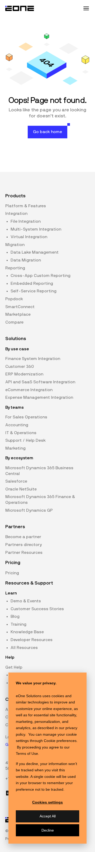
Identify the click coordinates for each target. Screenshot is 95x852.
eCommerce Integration (29, 390)
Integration (16, 213)
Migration (15, 245)
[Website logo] (19, 8)
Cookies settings (47, 802)
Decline (47, 830)
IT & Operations (20, 433)
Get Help (13, 667)
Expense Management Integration (39, 397)
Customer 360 (19, 366)
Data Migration (26, 260)
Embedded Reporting (32, 283)
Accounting (16, 425)
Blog (15, 616)
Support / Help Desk (25, 440)
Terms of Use (27, 753)
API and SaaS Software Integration (40, 382)
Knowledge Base (27, 632)
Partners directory (23, 545)
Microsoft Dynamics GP (29, 510)
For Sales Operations (26, 417)
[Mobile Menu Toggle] (86, 8)
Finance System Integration (32, 359)
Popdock (14, 299)
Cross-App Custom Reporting (40, 276)
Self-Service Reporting (33, 291)
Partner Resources (23, 552)
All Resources (24, 648)
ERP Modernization (24, 374)
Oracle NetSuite (21, 489)
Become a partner (23, 537)
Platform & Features (25, 206)
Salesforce (16, 481)
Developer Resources (32, 640)
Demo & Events (26, 601)
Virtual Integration (29, 237)
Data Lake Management (35, 252)
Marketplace (18, 314)
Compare (14, 322)
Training (18, 624)
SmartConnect (20, 307)
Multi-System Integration (36, 229)
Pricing (12, 573)
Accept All (48, 816)
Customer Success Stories (37, 609)
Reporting (15, 268)
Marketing (15, 448)
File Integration (26, 221)
